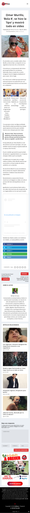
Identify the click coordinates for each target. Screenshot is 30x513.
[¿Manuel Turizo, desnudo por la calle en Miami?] (15, 403)
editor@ (26, 498)
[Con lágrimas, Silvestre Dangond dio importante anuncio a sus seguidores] (15, 335)
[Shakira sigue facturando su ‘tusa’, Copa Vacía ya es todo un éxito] (15, 359)
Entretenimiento (10, 31)
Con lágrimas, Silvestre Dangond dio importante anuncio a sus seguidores (15, 346)
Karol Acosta (20, 178)
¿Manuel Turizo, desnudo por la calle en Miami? (13, 413)
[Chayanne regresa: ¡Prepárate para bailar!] (15, 381)
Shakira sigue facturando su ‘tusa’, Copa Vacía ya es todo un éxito (14, 369)
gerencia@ (22, 498)
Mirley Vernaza (14, 29)
